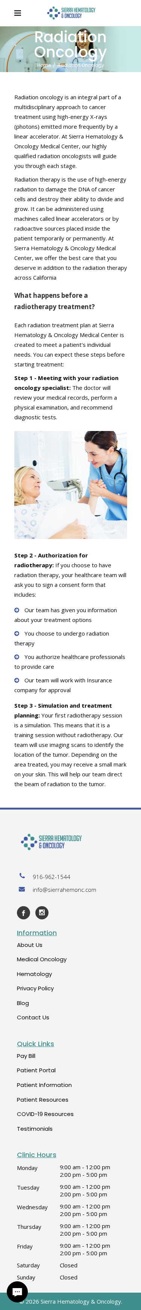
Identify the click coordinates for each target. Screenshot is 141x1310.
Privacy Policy (35, 988)
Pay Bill (26, 1056)
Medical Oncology (42, 959)
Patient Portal (36, 1070)
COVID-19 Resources (45, 1114)
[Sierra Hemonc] (70, 842)
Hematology (34, 974)
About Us (29, 945)
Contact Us (33, 1017)
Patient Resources (42, 1100)
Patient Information (44, 1085)
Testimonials (35, 1129)
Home (44, 65)
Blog (23, 1003)
